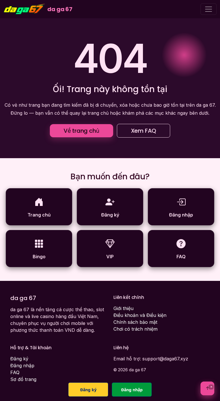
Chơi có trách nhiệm (135, 329)
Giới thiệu (123, 308)
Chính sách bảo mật (135, 322)
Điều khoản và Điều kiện (139, 315)
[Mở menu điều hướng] (209, 9)
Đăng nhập (22, 365)
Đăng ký (19, 359)
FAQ (14, 372)
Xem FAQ (143, 131)
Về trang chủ (81, 131)
